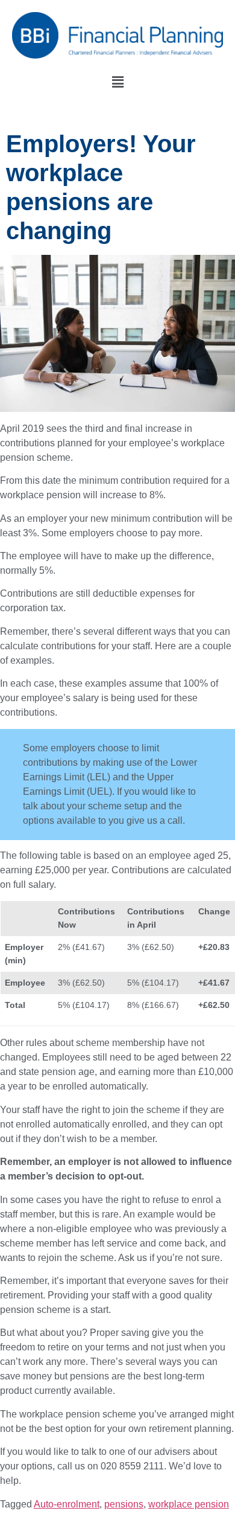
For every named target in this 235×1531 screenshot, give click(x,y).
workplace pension (188, 1504)
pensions (123, 1504)
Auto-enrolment (66, 1504)
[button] (117, 82)
